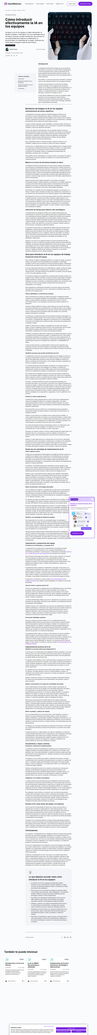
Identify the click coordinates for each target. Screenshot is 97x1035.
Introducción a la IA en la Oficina (14, 964)
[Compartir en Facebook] (17, 55)
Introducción (21, 78)
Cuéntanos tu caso (77, 533)
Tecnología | (13, 10)
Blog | (10, 10)
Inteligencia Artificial (21, 10)
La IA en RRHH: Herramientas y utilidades (33, 965)
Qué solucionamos (29, 3)
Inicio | (6, 10)
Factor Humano (49, 3)
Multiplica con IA (59, 3)
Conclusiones (21, 88)
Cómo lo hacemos (40, 3)
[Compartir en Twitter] (14, 55)
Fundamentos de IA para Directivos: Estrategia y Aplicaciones (59, 965)
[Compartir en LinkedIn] (11, 55)
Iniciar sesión (72, 3)
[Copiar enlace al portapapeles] (62, 937)
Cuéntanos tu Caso (85, 3)
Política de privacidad (49, 1026)
